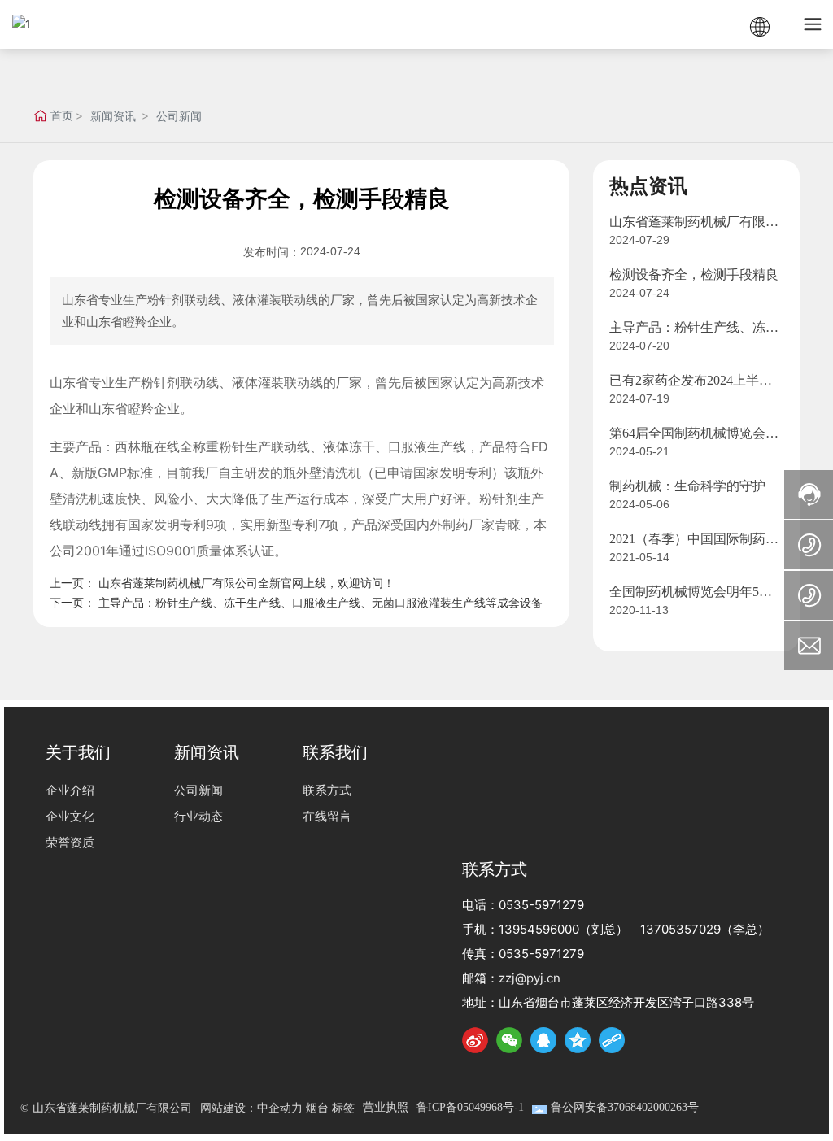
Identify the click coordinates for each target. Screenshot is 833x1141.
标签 (343, 1108)
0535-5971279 (541, 904)
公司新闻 (179, 116)
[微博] (475, 1040)
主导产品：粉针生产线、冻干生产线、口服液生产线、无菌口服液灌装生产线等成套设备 (320, 602)
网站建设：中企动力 (251, 1108)
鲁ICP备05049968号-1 (470, 1107)
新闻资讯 (113, 116)
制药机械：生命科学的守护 (687, 486)
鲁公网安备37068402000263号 (625, 1107)
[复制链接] (612, 1040)
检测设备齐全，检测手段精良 (693, 274)
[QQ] (543, 1040)
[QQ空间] (578, 1040)
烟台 (317, 1108)
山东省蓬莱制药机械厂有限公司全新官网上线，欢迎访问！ (246, 583)
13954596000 (539, 929)
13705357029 (680, 929)
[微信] (509, 1040)
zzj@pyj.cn (529, 978)
